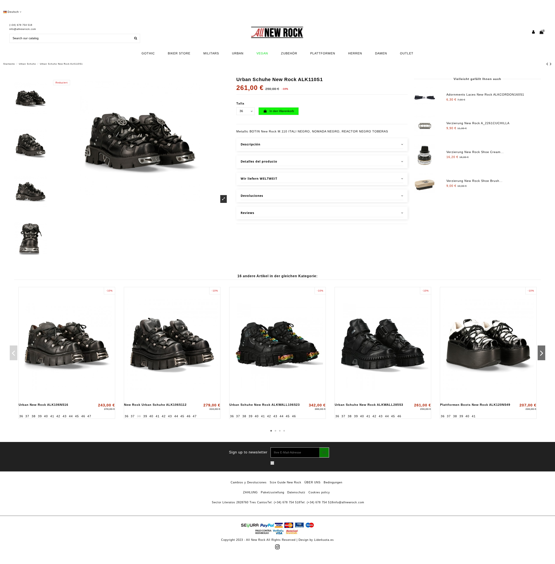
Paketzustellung (272, 492)
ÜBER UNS (312, 482)
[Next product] (551, 63)
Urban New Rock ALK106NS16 (43, 404)
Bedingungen (333, 482)
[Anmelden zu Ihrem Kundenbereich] (533, 32)
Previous (13, 353)
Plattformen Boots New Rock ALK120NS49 (475, 404)
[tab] (322, 144)
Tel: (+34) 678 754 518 (283, 502)
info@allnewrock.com (22, 29)
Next (541, 353)
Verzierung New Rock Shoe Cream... (475, 152)
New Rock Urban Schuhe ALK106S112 (155, 404)
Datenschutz (296, 492)
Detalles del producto (259, 161)
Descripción (250, 144)
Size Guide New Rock (285, 482)
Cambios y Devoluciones (249, 482)
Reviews (247, 213)
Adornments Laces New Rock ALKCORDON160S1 (485, 94)
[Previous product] (548, 63)
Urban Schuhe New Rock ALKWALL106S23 (264, 404)
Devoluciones (252, 196)
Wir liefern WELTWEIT (259, 178)
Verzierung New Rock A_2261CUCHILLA (477, 123)
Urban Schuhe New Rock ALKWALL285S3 (369, 404)
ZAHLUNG (250, 492)
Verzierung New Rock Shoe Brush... (474, 181)
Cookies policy (319, 492)
